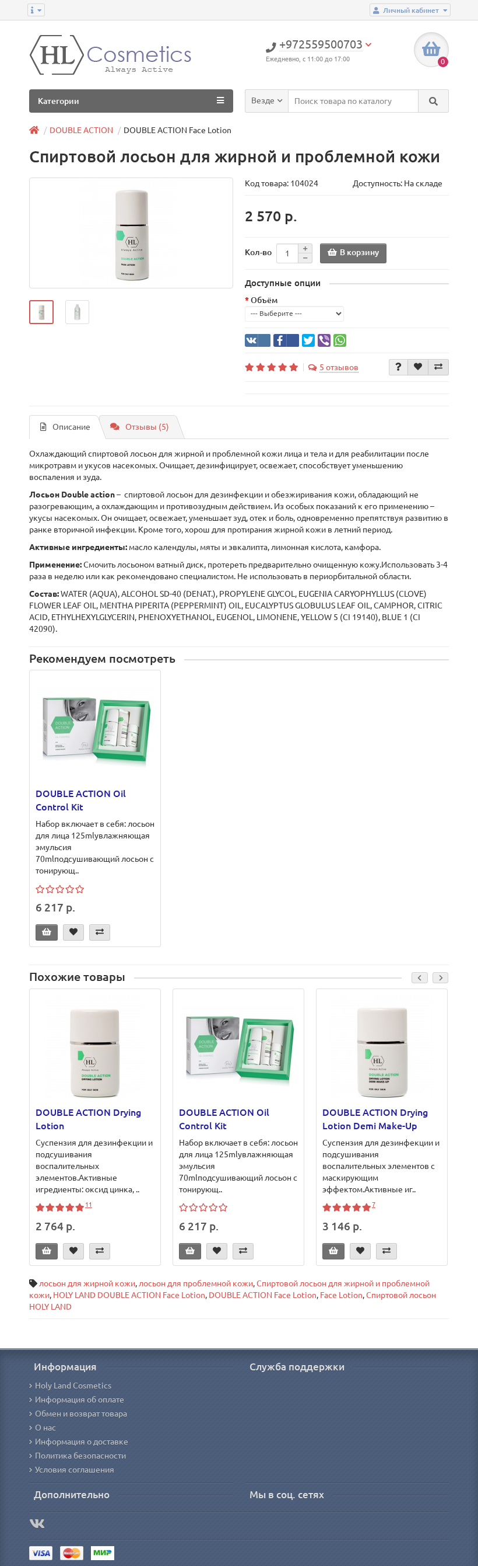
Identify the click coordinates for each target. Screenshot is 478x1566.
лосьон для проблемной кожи (196, 1283)
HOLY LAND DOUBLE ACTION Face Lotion (129, 1295)
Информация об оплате (79, 1399)
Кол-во (258, 252)
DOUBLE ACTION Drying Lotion (88, 1119)
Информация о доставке (81, 1441)
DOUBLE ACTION (81, 130)
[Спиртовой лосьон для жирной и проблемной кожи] (131, 233)
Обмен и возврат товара (81, 1413)
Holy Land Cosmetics (73, 1385)
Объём (264, 300)
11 (88, 1204)
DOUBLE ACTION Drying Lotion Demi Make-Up (375, 1119)
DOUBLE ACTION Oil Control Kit (81, 800)
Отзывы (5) (147, 426)
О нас (45, 1427)
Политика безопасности (80, 1455)
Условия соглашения (74, 1469)
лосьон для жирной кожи (87, 1283)
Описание (71, 426)
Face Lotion (341, 1295)
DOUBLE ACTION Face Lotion (263, 1295)
